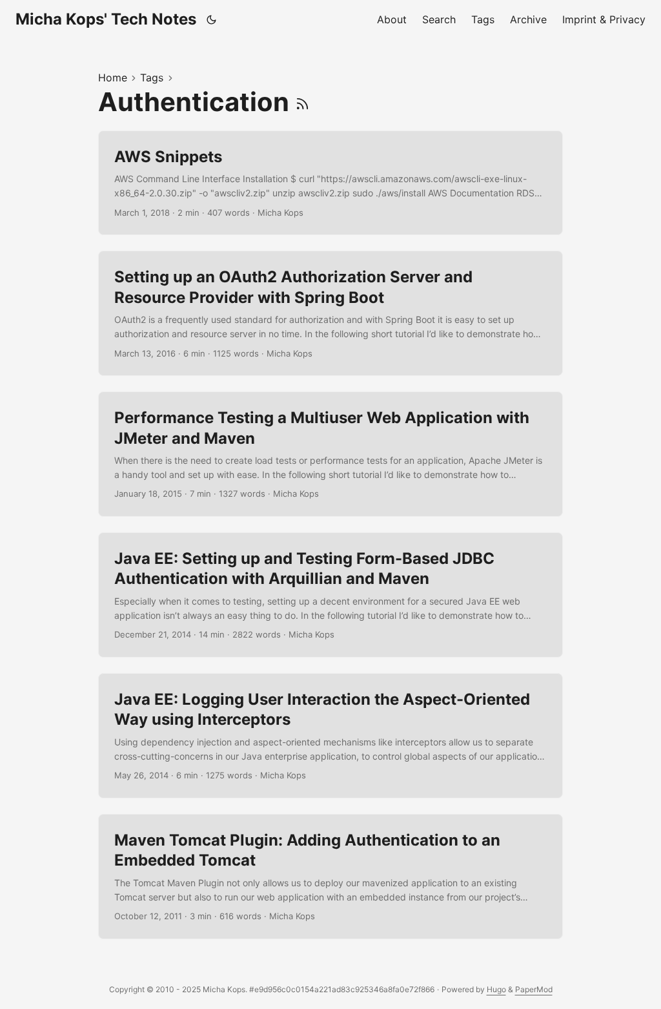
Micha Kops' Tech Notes (105, 19)
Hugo (496, 989)
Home (112, 77)
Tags (151, 77)
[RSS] (302, 102)
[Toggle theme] (211, 19)
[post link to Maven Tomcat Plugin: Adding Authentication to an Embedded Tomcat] (330, 877)
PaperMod (534, 989)
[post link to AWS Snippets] (330, 183)
